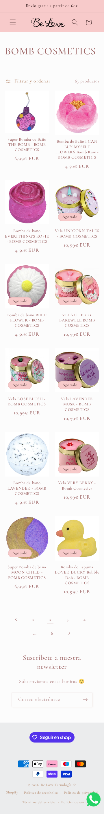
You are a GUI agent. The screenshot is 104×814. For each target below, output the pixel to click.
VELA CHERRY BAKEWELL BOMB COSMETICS (77, 320)
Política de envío (74, 802)
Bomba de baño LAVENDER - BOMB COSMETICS (27, 488)
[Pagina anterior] (16, 619)
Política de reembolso (41, 793)
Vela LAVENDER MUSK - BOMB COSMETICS (77, 404)
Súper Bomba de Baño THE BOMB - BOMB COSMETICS (27, 144)
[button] (13, 22)
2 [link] (50, 619)
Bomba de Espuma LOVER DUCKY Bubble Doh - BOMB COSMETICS (77, 575)
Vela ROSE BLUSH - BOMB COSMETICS (27, 401)
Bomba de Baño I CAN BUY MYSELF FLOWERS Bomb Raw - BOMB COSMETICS (77, 149)
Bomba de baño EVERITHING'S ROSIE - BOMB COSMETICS (27, 236)
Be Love (47, 785)
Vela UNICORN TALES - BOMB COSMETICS (77, 233)
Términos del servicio (38, 802)
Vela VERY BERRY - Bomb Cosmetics (77, 485)
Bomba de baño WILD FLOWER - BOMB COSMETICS (27, 320)
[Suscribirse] (85, 699)
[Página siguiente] (69, 633)
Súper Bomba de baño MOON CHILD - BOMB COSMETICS (27, 572)
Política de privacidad (81, 793)
